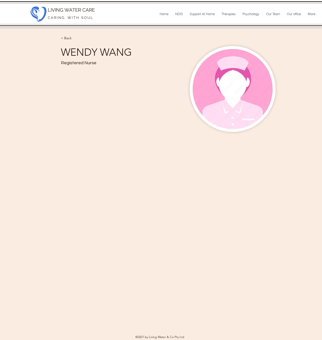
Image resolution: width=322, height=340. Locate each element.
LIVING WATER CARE (71, 10)
